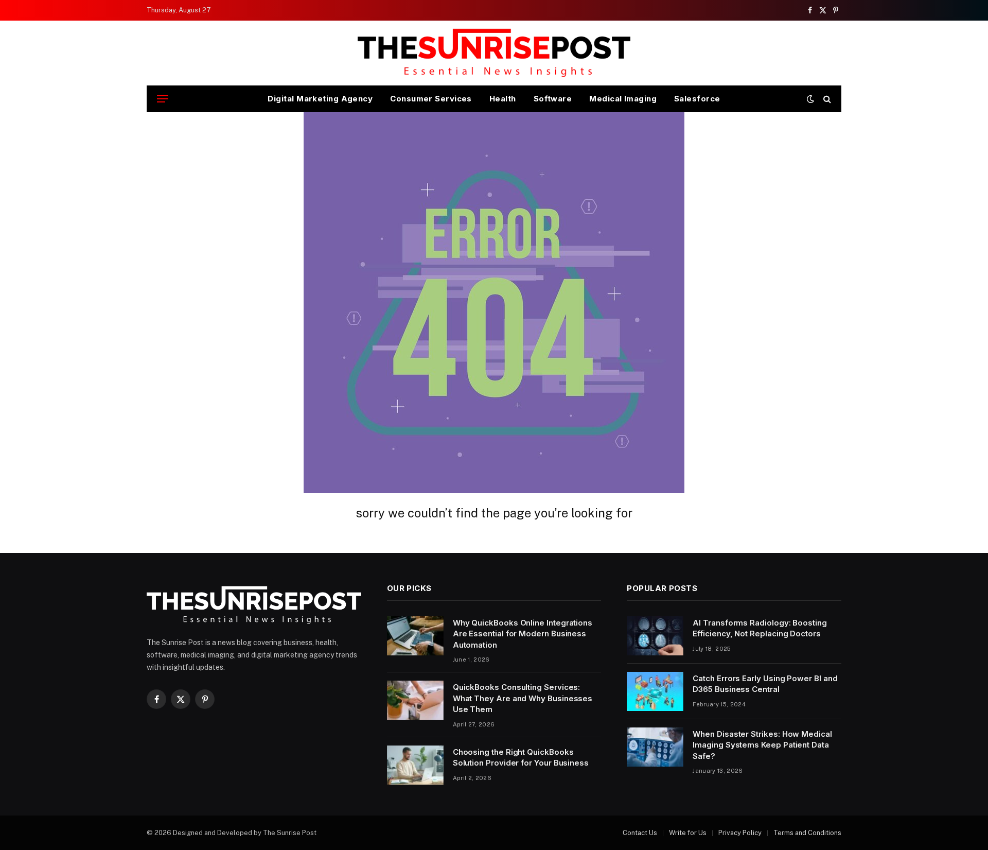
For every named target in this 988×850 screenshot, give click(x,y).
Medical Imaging (623, 98)
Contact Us (640, 833)
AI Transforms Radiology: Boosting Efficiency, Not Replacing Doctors (760, 628)
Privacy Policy (740, 833)
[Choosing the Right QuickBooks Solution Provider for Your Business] (415, 765)
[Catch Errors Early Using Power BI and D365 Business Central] (655, 691)
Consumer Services (431, 98)
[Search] (826, 99)
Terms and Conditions (807, 833)
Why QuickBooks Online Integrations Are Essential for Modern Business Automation (522, 634)
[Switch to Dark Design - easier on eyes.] (810, 99)
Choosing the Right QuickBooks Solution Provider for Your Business (521, 757)
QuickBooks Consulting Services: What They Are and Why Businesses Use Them (523, 698)
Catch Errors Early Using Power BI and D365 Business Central (765, 683)
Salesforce (697, 98)
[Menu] (162, 99)
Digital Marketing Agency (320, 98)
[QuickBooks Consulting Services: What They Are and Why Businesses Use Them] (415, 700)
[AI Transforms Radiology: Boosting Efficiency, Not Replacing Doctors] (655, 635)
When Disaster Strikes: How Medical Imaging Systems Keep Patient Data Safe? (762, 745)
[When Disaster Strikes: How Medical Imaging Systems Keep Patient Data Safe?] (655, 747)
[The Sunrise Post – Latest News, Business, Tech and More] (494, 53)
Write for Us (688, 833)
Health (502, 98)
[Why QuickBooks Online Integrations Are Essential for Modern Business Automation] (415, 635)
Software (553, 98)
